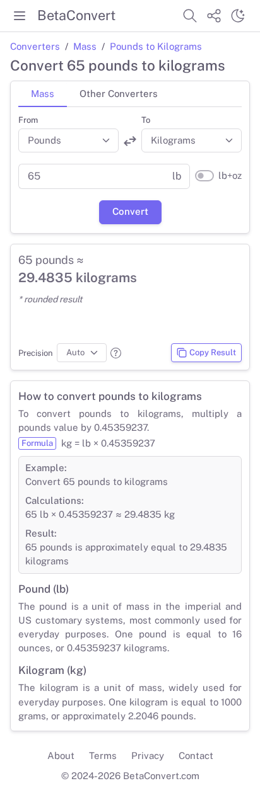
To (145, 120)
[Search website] (190, 16)
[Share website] (214, 16)
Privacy (147, 755)
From (28, 120)
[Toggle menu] (19, 15)
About (60, 755)
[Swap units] (130, 141)
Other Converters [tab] (119, 93)
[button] (115, 353)
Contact (196, 755)
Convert (130, 211)
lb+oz (230, 175)
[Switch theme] (238, 16)
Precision (35, 353)
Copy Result (212, 352)
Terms (103, 755)
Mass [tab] (42, 93)
